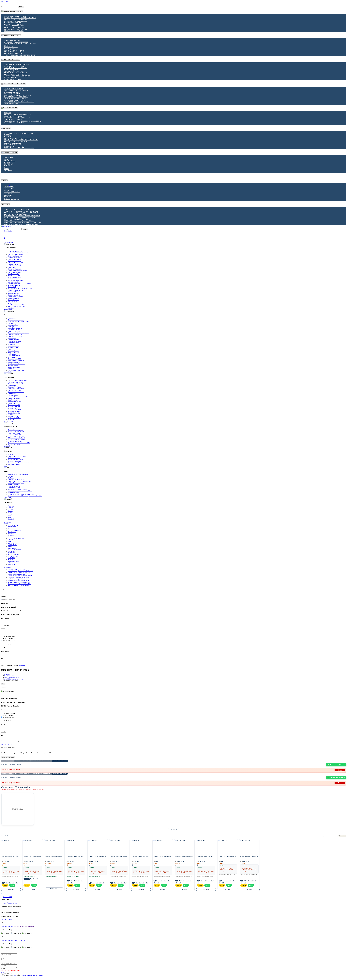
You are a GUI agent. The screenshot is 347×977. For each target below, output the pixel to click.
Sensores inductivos (13, 300)
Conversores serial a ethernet (17, 76)
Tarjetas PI (11, 368)
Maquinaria (11, 308)
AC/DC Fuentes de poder (13, 89)
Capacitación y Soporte (13, 24)
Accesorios (9, 157)
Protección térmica (13, 351)
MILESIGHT (12, 548)
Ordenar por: (320, 835)
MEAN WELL (12, 543)
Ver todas (7, 185)
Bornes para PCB (11, 47)
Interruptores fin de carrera (15, 280)
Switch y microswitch (14, 367)
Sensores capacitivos (14, 295)
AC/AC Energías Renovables (15, 98)
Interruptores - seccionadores (17, 118)
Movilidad (8, 164)
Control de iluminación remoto (17, 214)
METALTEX (12, 546)
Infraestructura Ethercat (14, 401)
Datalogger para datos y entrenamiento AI (22, 216)
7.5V (180, 882)
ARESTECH (8, 193)
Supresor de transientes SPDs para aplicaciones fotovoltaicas (25, 496)
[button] (8, 242)
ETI (5, 198)
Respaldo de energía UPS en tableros (18, 585)
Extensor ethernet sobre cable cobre (18, 397)
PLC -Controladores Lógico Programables (20, 288)
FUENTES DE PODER (7, 760)
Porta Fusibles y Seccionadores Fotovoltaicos (21, 494)
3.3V (165, 880)
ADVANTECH (8, 188)
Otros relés (11, 349)
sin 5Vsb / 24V (27, 880)
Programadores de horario (15, 290)
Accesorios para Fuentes (14, 100)
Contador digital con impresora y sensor (21, 212)
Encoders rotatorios (13, 274)
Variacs (10, 303)
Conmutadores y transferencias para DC (21, 140)
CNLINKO (7, 196)
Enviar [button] (3, 972)
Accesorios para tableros (15, 16)
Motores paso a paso (14, 285)
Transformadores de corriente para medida (22, 121)
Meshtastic (11, 419)
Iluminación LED (13, 344)
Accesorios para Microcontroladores (20, 43)
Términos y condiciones (7, 919)
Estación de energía (12, 143)
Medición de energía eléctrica (16, 219)
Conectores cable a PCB (15, 334)
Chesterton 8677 (7, 897)
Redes (6, 169)
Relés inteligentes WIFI (14, 359)
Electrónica (9, 161)
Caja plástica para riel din (15, 50)
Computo (8, 159)
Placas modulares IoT (14, 405)
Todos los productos (8, 640)
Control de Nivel (13, 267)
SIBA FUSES (12, 564)
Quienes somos (17, 940)
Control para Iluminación (15, 269)
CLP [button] (2, 742)
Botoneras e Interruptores (15, 21)
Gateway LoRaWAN (14, 398)
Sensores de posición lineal (15, 296)
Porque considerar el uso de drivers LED (21, 224)
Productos (7, 674)
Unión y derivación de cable (16, 370)
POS (5, 167)
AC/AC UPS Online (11, 103)
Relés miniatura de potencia (16, 360)
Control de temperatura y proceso (17, 270)
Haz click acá (22, 665)
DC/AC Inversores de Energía (16, 97)
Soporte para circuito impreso (16, 364)
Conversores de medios (13, 74)
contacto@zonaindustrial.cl (9, 903)
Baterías (7, 45)
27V (13, 882)
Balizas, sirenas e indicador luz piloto (20, 18)
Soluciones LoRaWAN (14, 410)
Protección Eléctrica (13, 292)
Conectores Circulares (14, 52)
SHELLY (10, 562)
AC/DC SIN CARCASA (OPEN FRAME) (41, 760)
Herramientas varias (13, 342)
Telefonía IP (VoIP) (13, 416)
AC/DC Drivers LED (11, 92)
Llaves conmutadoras (14, 282)
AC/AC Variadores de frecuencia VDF (19, 102)
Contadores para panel (13, 31)
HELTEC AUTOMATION (12, 200)
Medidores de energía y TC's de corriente (19, 283)
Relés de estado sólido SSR (16, 355)
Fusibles (7, 113)
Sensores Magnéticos (14, 362)
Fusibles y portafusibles (14, 341)
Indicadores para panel (14, 277)
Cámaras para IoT (11, 69)
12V (3, 882)
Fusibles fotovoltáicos (14, 144)
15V (6, 882)
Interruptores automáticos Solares (19, 148)
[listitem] (17, 809)
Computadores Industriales (15, 27)
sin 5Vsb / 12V (27, 878)
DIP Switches (12, 338)
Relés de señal (12, 354)
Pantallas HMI (12, 287)
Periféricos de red (13, 403)
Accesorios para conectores (16, 42)
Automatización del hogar (15, 66)
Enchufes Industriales (13, 116)
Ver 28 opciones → (54, 888)
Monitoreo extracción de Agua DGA (19, 221)
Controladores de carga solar (17, 141)
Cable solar (9, 136)
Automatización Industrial (15, 68)
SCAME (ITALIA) (13, 561)
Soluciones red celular (14, 411)
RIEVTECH (11, 558)
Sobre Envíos (17, 926)
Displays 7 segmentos (14, 339)
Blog (24, 940)
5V (158, 882)
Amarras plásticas (12, 40)
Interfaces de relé (13, 279)
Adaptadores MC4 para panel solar (18, 133)
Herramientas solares (13, 146)
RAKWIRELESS (13, 556)
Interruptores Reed (13, 346)
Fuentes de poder (9, 676)
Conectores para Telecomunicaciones (20, 55)
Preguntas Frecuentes (28, 926)
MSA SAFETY (12, 545)
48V (16, 882)
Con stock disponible (9, 636)
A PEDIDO (7, 522)
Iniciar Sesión (8, 231)
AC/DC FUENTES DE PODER (22, 760)
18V (75, 880)
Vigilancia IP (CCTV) (14, 418)
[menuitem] (2, 744)
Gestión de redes (12, 400)
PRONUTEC (12, 551)
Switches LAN (12, 414)
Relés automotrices (13, 352)
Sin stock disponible (8, 638)
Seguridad (8, 170)
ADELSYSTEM (9, 187)
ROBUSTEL (12, 559)
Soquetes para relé (13, 365)
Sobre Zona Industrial (7, 926)
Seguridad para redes (14, 413)
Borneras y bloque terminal (16, 19)
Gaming (7, 162)
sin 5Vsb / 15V (35, 878)
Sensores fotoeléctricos (14, 298)
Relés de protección (13, 293)
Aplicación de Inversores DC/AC (17, 209)
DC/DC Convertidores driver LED (17, 95)
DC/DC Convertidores (13, 93)
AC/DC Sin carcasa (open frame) (13, 679)
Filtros (3, 684)
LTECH (10, 540)
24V (10, 882)
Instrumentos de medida (14, 122)
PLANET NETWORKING (16, 549)
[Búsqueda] (18, 741)
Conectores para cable (13, 53)
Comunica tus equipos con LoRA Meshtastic (21, 211)
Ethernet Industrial (12, 79)
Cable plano (9, 48)
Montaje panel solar (13, 492)
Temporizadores (12, 301)
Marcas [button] (6, 523)
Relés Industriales (13, 357)
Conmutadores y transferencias (17, 114)
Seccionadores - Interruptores (16, 306)
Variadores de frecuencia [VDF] (17, 305)
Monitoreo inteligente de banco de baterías (22, 222)
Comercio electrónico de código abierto (32, 975)
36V (68, 882)
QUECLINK (12, 553)
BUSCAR (21, 7)
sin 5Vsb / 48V (35, 880)
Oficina (7, 165)
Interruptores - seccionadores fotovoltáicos (20, 491)
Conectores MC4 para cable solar (18, 138)
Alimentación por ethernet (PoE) (17, 64)
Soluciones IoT (12, 408)
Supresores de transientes (15, 119)
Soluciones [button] (7, 567)
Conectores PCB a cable (15, 336)
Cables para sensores (13, 22)
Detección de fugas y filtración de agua (21, 217)
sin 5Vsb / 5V (27, 882)
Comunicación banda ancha (15, 72)
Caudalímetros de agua (14, 26)
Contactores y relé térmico (15, 29)
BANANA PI (8, 195)
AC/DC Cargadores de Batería (16, 90)
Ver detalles (11, 889)
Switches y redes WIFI (14, 406)
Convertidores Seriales (14, 272)
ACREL (6, 190)
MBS (9, 541)
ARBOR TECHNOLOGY (12, 192)
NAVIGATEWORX (14, 554)
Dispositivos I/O (10, 77)
